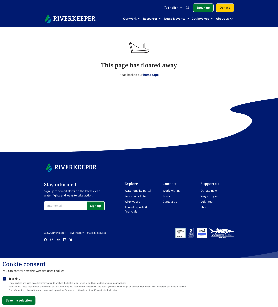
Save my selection (19, 300)
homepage (151, 75)
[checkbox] (4, 278)
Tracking (14, 279)
